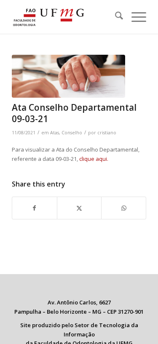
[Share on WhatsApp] (124, 208)
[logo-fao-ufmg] (65, 17)
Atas (54, 133)
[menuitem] (115, 17)
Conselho (72, 133)
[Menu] (134, 17)
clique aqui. (93, 159)
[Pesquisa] (115, 17)
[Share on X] (79, 208)
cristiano (106, 133)
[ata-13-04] (68, 76)
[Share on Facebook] (34, 208)
